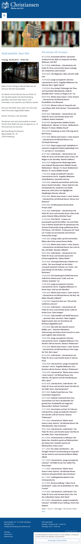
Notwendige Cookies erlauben (57, 540)
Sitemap (7, 532)
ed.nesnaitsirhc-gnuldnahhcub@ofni (17, 526)
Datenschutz (8, 536)
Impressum (8, 534)
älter (43, 511)
